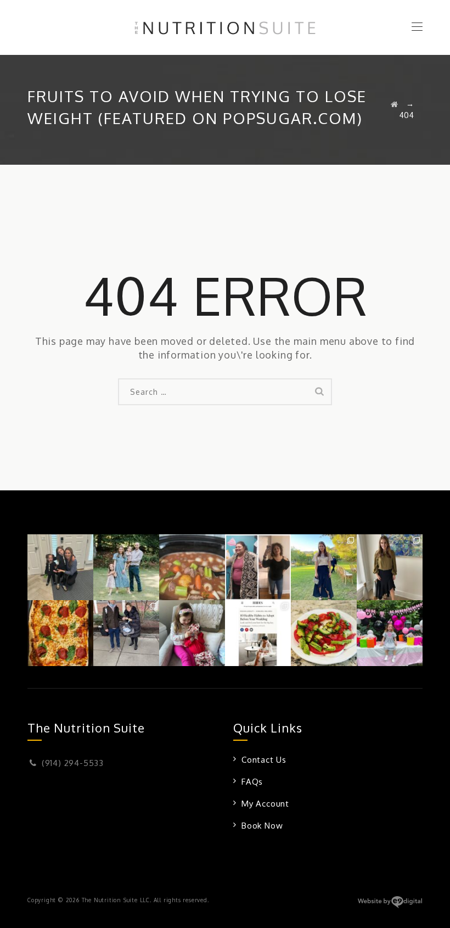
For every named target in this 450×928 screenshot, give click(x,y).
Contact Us (263, 759)
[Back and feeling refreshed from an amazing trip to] (324, 567)
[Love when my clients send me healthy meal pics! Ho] (60, 633)
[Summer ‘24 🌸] (126, 567)
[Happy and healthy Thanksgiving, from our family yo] (60, 567)
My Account (265, 803)
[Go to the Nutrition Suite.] (394, 104)
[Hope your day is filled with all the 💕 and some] (192, 633)
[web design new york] (390, 906)
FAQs (252, 781)
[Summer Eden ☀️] (390, 633)
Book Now (262, 825)
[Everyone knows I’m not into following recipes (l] (192, 567)
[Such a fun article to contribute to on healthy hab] (258, 633)
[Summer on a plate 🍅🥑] (324, 633)
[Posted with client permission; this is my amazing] (258, 567)
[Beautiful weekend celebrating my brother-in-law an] (390, 567)
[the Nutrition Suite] (225, 27)
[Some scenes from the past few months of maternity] (126, 633)
